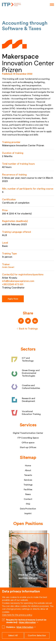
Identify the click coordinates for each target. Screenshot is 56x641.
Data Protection (28, 509)
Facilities (28, 489)
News (28, 494)
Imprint (28, 513)
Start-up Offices (28, 447)
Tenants (28, 475)
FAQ (28, 504)
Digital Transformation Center (28, 433)
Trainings (28, 485)
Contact (28, 499)
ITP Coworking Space (28, 438)
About (28, 470)
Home (28, 466)
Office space (28, 443)
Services (28, 480)
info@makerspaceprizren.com (18, 281)
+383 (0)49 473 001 (12, 284)
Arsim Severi (8, 267)
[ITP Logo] (11, 4)
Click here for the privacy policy (17, 614)
